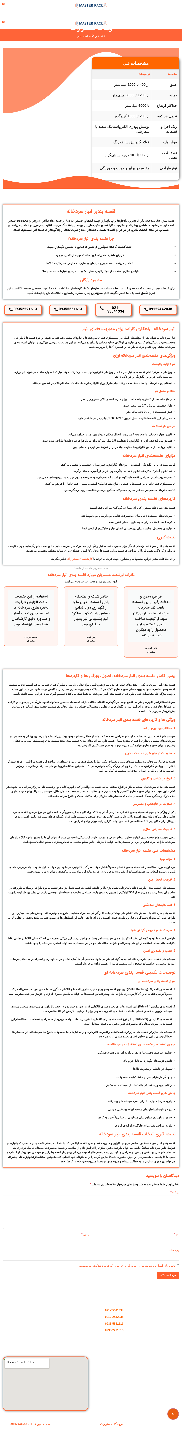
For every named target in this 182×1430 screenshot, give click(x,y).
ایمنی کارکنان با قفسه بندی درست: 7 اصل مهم (44, 1335)
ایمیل (85, 1234)
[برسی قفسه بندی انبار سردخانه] (24, 118)
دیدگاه (174, 1192)
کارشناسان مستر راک (80, 558)
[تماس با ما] (173, 1414)
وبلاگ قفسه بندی (87, 36)
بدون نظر (53, 1308)
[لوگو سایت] (91, 5)
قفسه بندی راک (170, 1364)
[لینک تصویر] (136, 1298)
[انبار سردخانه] (68, 118)
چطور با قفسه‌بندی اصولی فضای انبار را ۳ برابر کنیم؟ (41, 1302)
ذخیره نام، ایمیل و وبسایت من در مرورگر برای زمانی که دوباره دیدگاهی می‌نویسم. (127, 1265)
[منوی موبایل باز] (178, 5)
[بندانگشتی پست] (81, 1306)
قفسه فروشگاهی (169, 1371)
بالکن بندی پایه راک (168, 1385)
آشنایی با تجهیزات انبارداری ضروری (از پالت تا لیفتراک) (40, 1318)
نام (176, 1234)
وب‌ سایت (173, 1249)
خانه (102, 36)
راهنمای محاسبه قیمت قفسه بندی (159, 1378)
